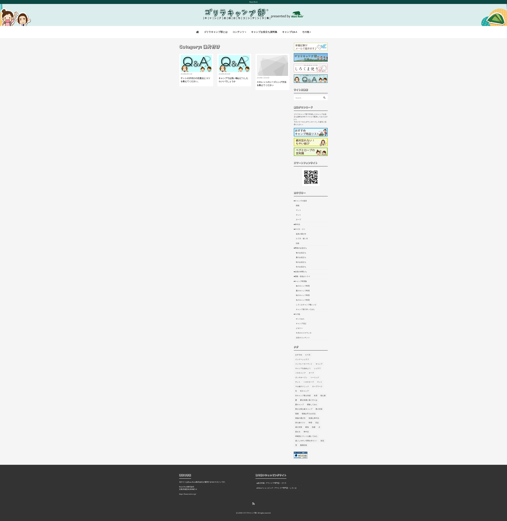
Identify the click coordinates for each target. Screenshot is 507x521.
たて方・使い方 (302, 239)
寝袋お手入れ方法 (309, 414)
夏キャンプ (299, 405)
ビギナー (299, 328)
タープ (298, 220)
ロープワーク (317, 386)
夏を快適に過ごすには (308, 400)
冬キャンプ (304, 391)
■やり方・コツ (299, 229)
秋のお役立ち (301, 262)
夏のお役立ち (301, 257)
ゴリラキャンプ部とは (216, 32)
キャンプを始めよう (303, 368)
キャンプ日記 (301, 324)
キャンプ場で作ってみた (305, 309)
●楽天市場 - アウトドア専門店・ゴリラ (271, 483)
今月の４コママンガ (303, 333)
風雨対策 (303, 445)
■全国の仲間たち (300, 272)
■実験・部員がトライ (302, 276)
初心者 (323, 396)
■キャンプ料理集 (300, 281)
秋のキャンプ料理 (303, 295)
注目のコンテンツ (303, 338)
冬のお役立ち (301, 267)
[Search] (324, 98)
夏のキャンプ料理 (303, 291)
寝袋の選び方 (300, 418)
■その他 (297, 314)
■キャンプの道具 (300, 201)
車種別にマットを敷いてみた (306, 436)
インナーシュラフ (302, 359)
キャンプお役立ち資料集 (264, 32)
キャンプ (319, 364)
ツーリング (314, 377)
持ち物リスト (300, 423)
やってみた (300, 319)
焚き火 (297, 432)
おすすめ (298, 355)
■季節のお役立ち (300, 248)
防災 (322, 441)
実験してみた (312, 405)
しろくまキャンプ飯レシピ (306, 305)
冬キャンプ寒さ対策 (303, 396)
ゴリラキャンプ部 (250, 513)
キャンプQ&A (289, 32)
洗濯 (313, 427)
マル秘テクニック (302, 386)
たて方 (307, 355)
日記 (317, 423)
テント (298, 215)
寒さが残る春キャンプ (303, 409)
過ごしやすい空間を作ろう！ (306, 441)
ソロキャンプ (300, 373)
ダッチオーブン (301, 377)
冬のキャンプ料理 (303, 300)
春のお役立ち (301, 253)
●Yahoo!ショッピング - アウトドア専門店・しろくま (277, 488)
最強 (307, 427)
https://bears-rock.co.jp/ (187, 494)
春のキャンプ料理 (303, 286)
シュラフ (317, 368)
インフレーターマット (303, 364)
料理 (310, 423)
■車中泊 (297, 224)
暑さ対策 (298, 427)
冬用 (315, 396)
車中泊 (306, 432)
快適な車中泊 (314, 418)
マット (298, 210)
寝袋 (297, 206)
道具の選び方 (301, 234)
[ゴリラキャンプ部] (253, 14)
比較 (297, 243)
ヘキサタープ (309, 382)
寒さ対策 (319, 409)
